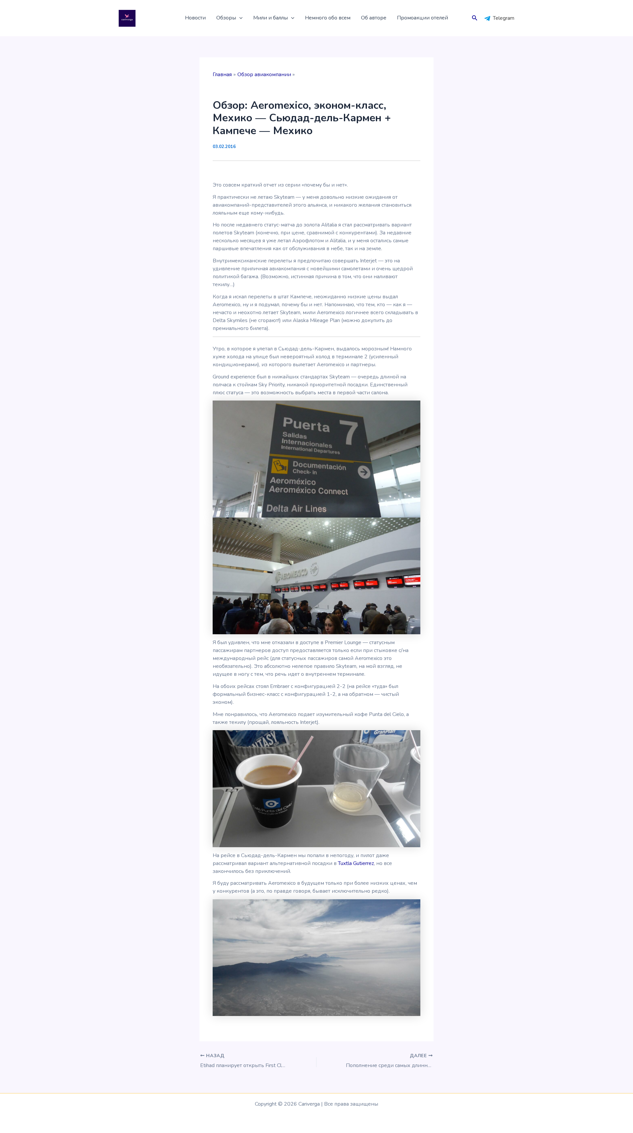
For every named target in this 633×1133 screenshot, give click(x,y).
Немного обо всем (327, 17)
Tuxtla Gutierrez (356, 863)
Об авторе (373, 17)
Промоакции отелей (422, 17)
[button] (239, 18)
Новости (195, 17)
